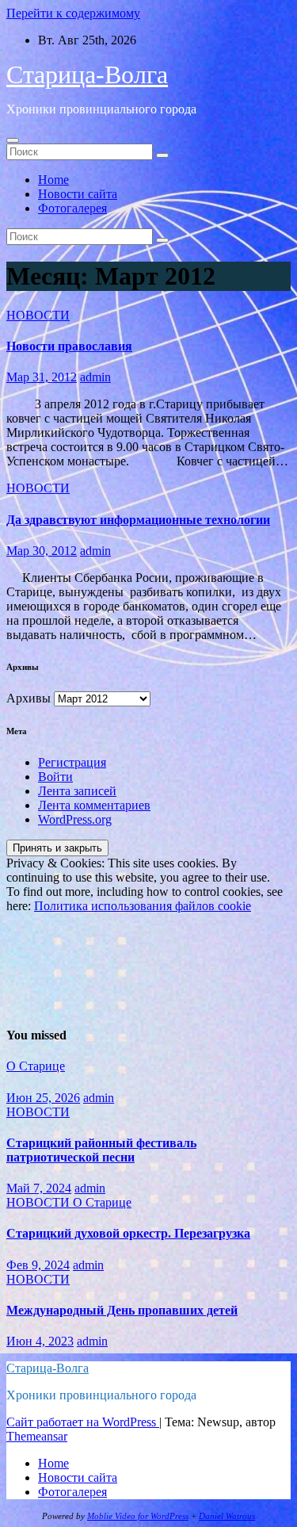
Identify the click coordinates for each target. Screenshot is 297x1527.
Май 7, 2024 (38, 1188)
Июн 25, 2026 (43, 1097)
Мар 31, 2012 (41, 377)
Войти (55, 776)
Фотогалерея (72, 208)
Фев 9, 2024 (38, 1265)
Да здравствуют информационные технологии (138, 519)
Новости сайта (77, 194)
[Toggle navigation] (12, 140)
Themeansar (36, 1436)
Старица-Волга (87, 74)
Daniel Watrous (227, 1516)
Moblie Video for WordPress (137, 1516)
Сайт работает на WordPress (82, 1422)
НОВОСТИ (38, 315)
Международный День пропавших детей (122, 1310)
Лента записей (77, 791)
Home (53, 179)
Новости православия (69, 346)
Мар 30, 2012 (41, 550)
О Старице (35, 1066)
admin (95, 377)
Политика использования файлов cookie (142, 906)
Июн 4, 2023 (40, 1341)
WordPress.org (75, 819)
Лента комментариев (94, 805)
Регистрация (72, 762)
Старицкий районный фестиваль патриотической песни (101, 1150)
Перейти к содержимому (73, 13)
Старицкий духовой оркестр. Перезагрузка (128, 1233)
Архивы (28, 698)
